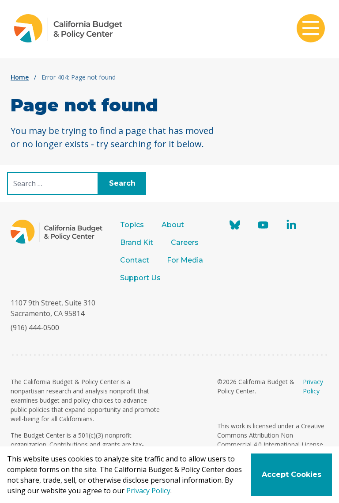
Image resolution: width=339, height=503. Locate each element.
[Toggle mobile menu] (311, 29)
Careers (185, 242)
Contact (134, 260)
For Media (185, 260)
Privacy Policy (148, 490)
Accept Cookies (291, 474)
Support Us (141, 278)
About (173, 225)
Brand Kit (136, 242)
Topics (132, 225)
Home (20, 77)
